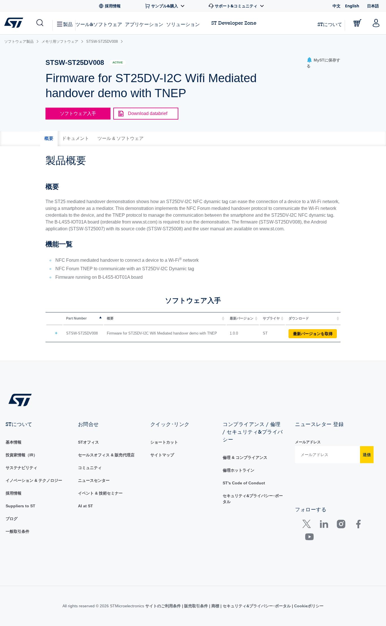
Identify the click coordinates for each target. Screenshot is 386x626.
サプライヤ (271, 318)
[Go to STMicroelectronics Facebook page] (358, 525)
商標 (215, 606)
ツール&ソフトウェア (98, 24)
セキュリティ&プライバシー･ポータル (257, 606)
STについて (330, 24)
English (352, 5)
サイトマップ (162, 455)
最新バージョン (241, 318)
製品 (68, 24)
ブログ (12, 518)
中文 (337, 5)
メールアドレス (308, 442)
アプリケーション (144, 24)
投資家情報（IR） (21, 455)
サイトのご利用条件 (163, 606)
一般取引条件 (17, 531)
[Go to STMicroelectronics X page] (308, 525)
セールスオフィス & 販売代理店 (106, 455)
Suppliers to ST (20, 506)
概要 (110, 318)
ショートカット (164, 442)
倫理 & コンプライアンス (245, 457)
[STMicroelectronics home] (14, 23)
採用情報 (13, 493)
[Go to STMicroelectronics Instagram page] (341, 525)
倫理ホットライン (238, 470)
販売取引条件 (196, 606)
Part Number (76, 318)
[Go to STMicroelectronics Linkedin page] (323, 525)
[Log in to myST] (376, 23)
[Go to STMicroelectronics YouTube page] (309, 538)
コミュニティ (90, 467)
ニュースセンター (94, 480)
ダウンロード (299, 318)
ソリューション (183, 24)
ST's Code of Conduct (244, 483)
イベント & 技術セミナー (100, 493)
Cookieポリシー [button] (308, 606)
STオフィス (88, 442)
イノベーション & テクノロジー (34, 480)
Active (117, 62)
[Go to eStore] (357, 23)
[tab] (49, 138)
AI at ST (85, 506)
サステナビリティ (21, 467)
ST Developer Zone (233, 23)
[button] (39, 22)
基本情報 (13, 442)
